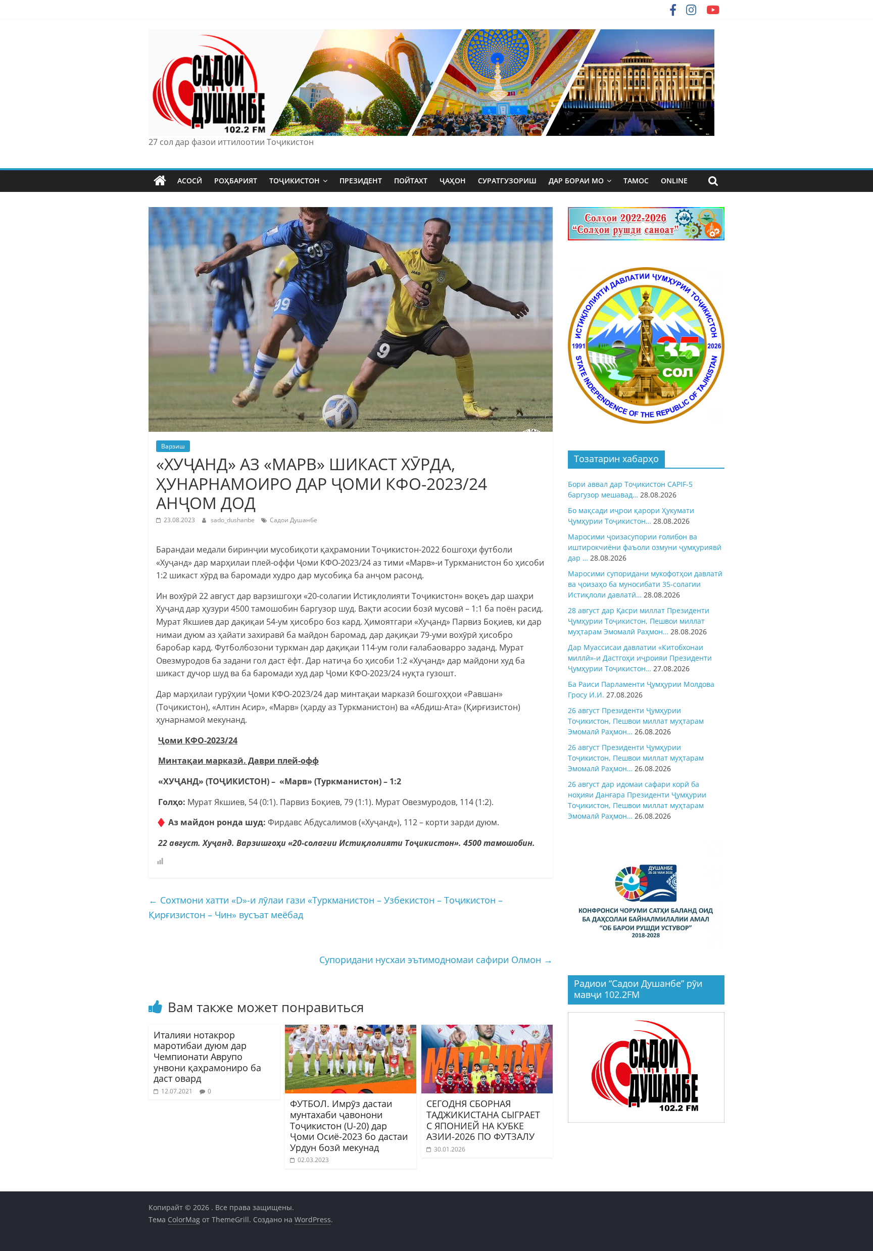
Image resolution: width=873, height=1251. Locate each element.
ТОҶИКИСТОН (294, 180)
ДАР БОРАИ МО (576, 180)
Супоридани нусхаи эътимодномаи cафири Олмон (436, 960)
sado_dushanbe (233, 520)
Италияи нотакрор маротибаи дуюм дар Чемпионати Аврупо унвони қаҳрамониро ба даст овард (207, 1056)
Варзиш (173, 446)
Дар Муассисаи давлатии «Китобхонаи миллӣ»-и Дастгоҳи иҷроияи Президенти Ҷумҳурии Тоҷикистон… (640, 657)
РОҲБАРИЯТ (235, 180)
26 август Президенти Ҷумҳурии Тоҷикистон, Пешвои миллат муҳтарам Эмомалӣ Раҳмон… (636, 721)
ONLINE (674, 180)
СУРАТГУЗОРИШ (507, 180)
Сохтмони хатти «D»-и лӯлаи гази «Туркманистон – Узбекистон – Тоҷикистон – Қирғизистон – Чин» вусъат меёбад (326, 907)
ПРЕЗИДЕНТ (361, 180)
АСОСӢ (189, 180)
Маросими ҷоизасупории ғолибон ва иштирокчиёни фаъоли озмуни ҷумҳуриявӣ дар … (644, 547)
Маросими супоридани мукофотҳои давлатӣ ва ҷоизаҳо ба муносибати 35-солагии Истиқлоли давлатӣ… (645, 584)
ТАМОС (636, 180)
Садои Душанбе (293, 520)
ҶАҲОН (453, 180)
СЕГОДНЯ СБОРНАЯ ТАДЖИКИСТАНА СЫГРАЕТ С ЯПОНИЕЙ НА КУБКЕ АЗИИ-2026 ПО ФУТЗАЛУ (483, 1119)
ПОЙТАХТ (410, 180)
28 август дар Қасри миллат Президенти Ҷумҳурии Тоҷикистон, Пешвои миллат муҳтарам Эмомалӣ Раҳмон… (638, 621)
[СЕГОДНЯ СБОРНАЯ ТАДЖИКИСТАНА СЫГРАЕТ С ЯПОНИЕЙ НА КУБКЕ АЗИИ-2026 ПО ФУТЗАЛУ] (487, 1030)
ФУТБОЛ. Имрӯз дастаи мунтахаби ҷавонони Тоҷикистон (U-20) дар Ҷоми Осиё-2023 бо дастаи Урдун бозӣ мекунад (349, 1125)
